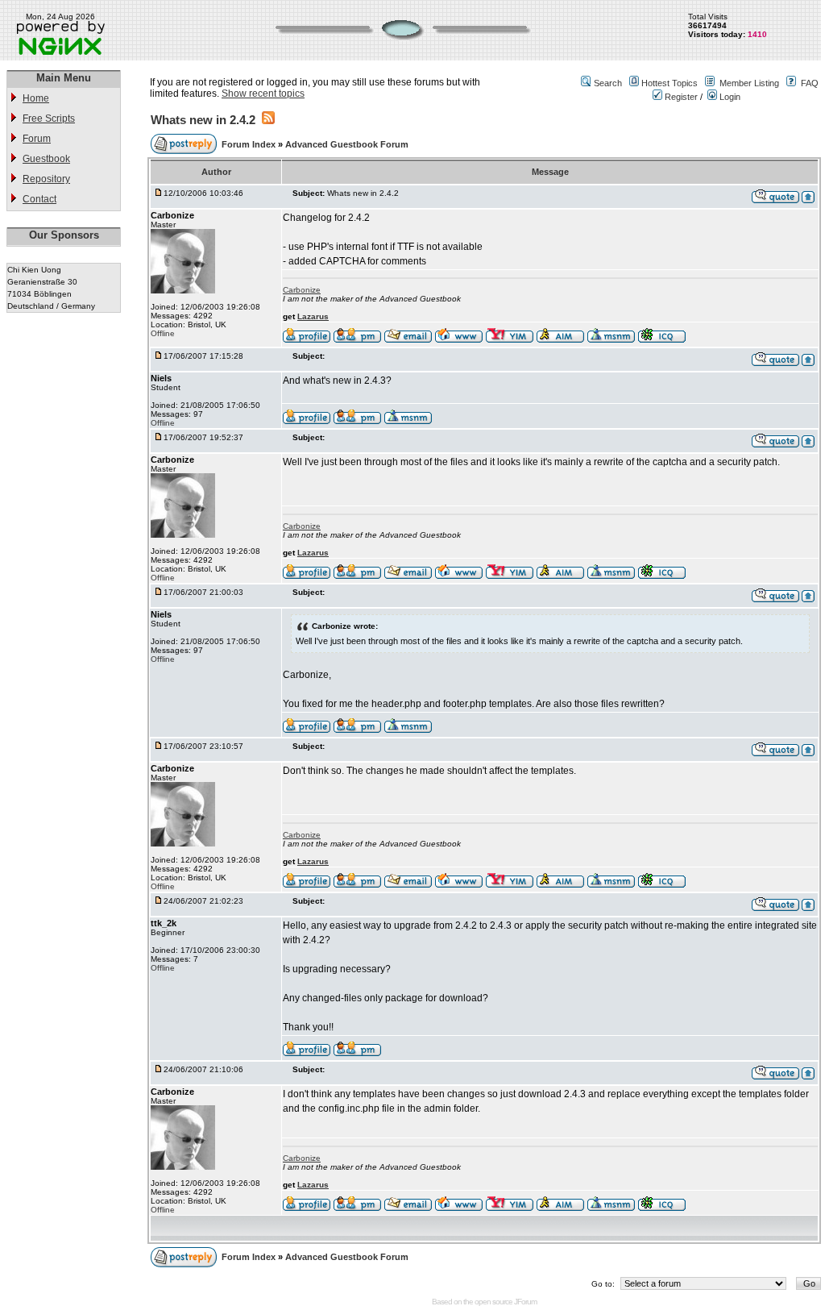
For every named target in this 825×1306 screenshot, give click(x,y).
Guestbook (46, 158)
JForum (525, 1301)
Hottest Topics (669, 83)
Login (728, 97)
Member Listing (749, 83)
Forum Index (250, 144)
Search (608, 83)
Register (680, 97)
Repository (46, 179)
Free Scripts (49, 118)
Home (36, 98)
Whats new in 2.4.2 (203, 120)
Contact (39, 199)
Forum (37, 138)
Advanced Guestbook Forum (346, 144)
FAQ (810, 83)
